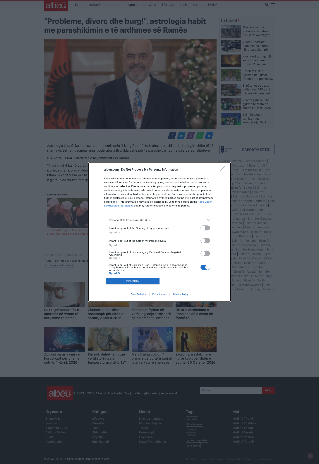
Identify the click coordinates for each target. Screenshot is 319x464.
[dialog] (159, 232)
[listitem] (159, 220)
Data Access (159, 294)
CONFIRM (133, 281)
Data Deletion (139, 294)
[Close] (223, 169)
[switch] (205, 227)
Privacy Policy (180, 294)
